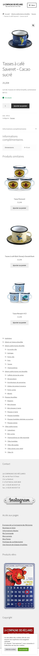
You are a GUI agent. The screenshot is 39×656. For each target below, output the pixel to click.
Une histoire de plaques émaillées (14, 545)
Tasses (33, 14)
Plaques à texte (12, 412)
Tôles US (10, 452)
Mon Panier (6, 539)
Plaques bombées (13, 416)
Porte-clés (10, 357)
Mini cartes (11, 434)
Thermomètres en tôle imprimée (18, 438)
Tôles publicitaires (11, 426)
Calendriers (11, 430)
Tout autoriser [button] (23, 649)
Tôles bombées (12, 441)
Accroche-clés (12, 349)
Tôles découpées (13, 445)
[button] (33, 25)
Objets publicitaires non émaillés (16, 371)
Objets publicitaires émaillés (20, 14)
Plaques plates (12, 423)
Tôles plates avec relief (15, 449)
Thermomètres (12, 368)
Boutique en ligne (8, 528)
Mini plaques (11, 404)
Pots (9, 360)
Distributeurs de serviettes (16, 382)
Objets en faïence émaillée (14, 342)
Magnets (10, 401)
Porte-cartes (11, 390)
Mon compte (7, 536)
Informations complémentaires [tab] (14, 129)
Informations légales (10, 531)
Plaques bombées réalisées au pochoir (20, 419)
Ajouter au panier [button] (19, 208)
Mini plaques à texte (14, 408)
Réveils (9, 393)
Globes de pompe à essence (16, 386)
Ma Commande (8, 533)
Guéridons (8, 338)
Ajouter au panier (20, 106)
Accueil (7, 14)
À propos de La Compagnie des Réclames (17, 525)
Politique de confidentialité (12, 542)
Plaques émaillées (11, 397)
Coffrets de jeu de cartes (15, 375)
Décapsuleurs (12, 379)
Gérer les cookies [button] (10, 649)
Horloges (10, 353)
